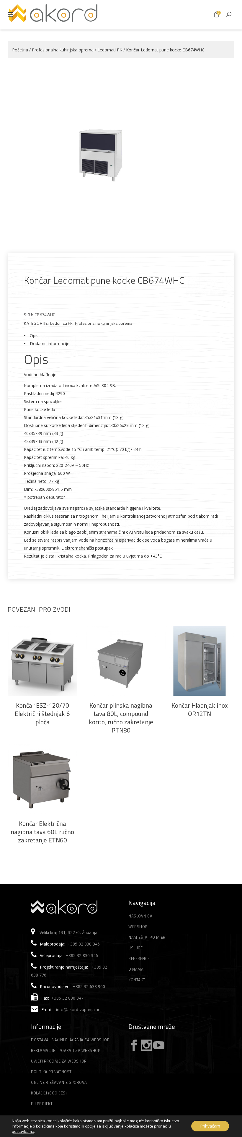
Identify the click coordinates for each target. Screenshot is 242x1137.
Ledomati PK (109, 50)
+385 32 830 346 (82, 955)
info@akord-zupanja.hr (77, 1009)
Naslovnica (140, 916)
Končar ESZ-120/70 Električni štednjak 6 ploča (42, 714)
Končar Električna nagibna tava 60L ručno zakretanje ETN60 (42, 832)
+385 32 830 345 (84, 944)
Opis (34, 335)
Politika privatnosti (52, 1072)
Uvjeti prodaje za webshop (59, 1061)
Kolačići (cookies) (49, 1093)
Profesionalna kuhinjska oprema (63, 50)
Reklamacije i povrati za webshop (65, 1050)
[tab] (121, 336)
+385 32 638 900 (89, 986)
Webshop (138, 927)
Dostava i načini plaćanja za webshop (70, 1040)
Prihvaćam (210, 1126)
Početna (20, 50)
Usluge (135, 948)
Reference (139, 958)
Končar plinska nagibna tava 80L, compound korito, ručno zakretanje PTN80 (121, 718)
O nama (135, 969)
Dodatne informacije (49, 343)
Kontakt (136, 980)
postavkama (23, 1131)
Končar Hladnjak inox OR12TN (199, 709)
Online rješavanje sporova (59, 1082)
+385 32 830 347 (67, 998)
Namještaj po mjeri (147, 937)
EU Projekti (42, 1104)
